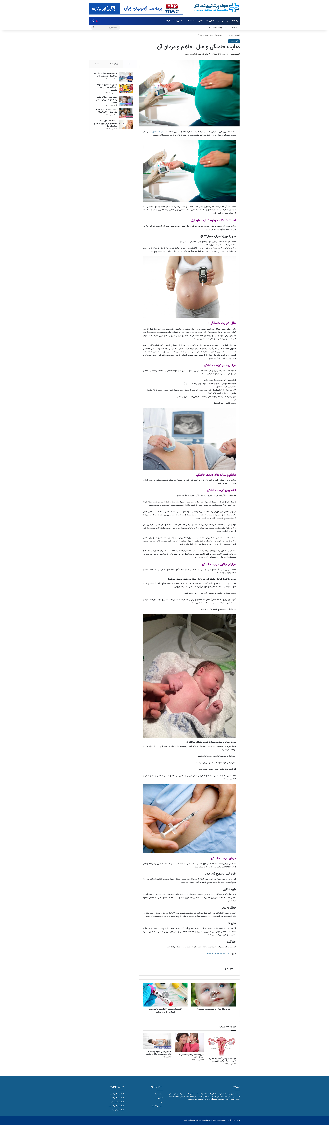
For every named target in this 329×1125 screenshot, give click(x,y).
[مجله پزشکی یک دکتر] (217, 7)
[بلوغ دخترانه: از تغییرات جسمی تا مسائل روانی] (189, 1042)
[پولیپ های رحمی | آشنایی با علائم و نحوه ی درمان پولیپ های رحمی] (221, 1044)
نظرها (97, 63)
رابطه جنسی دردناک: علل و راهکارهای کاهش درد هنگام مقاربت (106, 100)
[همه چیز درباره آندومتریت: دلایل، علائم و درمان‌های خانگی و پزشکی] (157, 1041)
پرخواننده (114, 63)
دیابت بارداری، (157, 131)
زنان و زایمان (229, 35)
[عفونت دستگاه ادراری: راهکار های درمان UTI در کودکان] (126, 113)
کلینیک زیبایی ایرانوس (116, 1106)
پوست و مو (223, 21)
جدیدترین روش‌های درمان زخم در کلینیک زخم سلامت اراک (105, 74)
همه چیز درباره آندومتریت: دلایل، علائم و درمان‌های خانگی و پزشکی (158, 1052)
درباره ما (167, 21)
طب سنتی (190, 21)
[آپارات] (97, 21)
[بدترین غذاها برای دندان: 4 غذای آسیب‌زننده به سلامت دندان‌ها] (126, 88)
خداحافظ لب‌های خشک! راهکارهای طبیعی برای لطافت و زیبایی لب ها (105, 124)
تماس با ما (178, 21)
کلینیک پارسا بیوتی (117, 1102)
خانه (236, 35)
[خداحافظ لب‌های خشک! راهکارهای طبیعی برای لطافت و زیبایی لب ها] (126, 124)
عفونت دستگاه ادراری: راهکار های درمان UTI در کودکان (106, 110)
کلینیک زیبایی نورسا (117, 1094)
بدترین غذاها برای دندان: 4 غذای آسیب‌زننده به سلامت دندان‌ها (107, 87)
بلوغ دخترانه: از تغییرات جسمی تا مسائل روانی (191, 1055)
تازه (130, 63)
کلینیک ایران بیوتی (117, 1110)
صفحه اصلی (158, 1094)
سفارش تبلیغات (157, 1106)
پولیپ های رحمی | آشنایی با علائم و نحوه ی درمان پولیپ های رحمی (222, 1059)
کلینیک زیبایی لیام (117, 1098)
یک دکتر (235, 21)
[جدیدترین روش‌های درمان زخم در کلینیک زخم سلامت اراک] (126, 77)
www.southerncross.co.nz (219, 953)
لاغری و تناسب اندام (206, 21)
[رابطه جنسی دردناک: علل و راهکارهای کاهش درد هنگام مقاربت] (126, 101)
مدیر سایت (234, 54)
